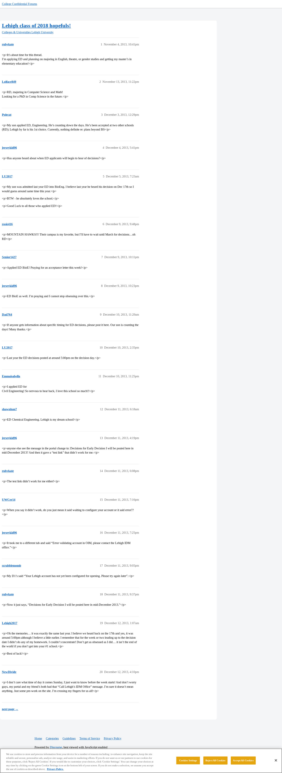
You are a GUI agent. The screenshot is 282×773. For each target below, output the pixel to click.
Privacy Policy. (55, 769)
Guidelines (69, 738)
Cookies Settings (188, 760)
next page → (10, 709)
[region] (141, 760)
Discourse (56, 747)
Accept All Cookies (243, 760)
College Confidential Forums (19, 4)
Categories (52, 738)
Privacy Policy (112, 738)
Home (38, 738)
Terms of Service (89, 738)
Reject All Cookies (215, 760)
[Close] (276, 760)
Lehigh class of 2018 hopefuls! (36, 26)
